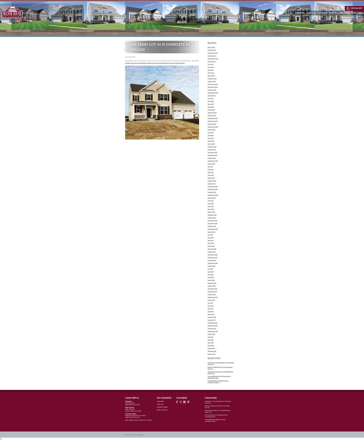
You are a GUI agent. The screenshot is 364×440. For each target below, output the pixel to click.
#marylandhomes (163, 63)
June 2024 (211, 67)
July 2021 (210, 166)
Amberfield (160, 401)
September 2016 (213, 331)
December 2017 (212, 289)
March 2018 (211, 280)
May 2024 (211, 70)
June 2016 (211, 340)
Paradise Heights (162, 407)
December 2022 (213, 118)
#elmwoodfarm (180, 63)
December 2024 (213, 53)
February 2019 (212, 249)
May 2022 (211, 138)
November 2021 (212, 155)
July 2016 (210, 337)
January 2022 (212, 149)
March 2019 (211, 246)
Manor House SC (162, 410)
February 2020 (212, 215)
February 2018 (212, 283)
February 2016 (212, 351)
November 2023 (213, 87)
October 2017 (212, 294)
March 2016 (211, 348)
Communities (300, 13)
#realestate (142, 63)
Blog (360, 13)
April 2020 (211, 209)
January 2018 (211, 286)
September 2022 (213, 127)
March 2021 (211, 178)
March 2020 (211, 212)
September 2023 (213, 93)
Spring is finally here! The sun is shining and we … (220, 368)
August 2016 (211, 334)
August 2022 (211, 130)
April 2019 (211, 243)
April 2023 (211, 107)
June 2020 (211, 203)
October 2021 (212, 158)
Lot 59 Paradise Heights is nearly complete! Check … (218, 381)
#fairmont (172, 63)
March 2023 (211, 110)
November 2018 (212, 257)
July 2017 (210, 303)
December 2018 (212, 255)
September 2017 (213, 297)
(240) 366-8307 (356, 8)
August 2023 (211, 95)
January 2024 (212, 81)
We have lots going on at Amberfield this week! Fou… (220, 372)
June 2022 (211, 135)
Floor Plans (311, 13)
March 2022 (211, 144)
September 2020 (213, 195)
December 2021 (212, 152)
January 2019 (211, 252)
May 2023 (211, 104)
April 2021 (211, 175)
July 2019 (210, 235)
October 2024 (212, 56)
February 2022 (212, 147)
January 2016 (211, 354)
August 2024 (211, 61)
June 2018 (211, 272)
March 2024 (211, 76)
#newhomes (134, 63)
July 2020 (210, 201)
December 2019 (212, 220)
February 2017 (212, 317)
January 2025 (212, 50)
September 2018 (213, 263)
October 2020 (212, 192)
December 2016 (212, 323)
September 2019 (213, 229)
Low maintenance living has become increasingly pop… (219, 377)
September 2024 (213, 59)
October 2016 (212, 328)
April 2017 (211, 311)
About (354, 13)
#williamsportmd (151, 63)
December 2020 (213, 186)
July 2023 (210, 98)
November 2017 (212, 291)
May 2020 (211, 206)
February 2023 (212, 113)
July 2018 (210, 269)
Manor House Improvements (339, 13)
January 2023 (212, 115)
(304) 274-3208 (129, 409)
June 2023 (211, 101)
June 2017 (210, 306)
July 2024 (210, 64)
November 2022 (213, 121)
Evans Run (160, 404)
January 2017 (211, 320)
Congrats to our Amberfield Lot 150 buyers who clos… (221, 363)
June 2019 (211, 238)
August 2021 (211, 164)
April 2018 (211, 277)
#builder (127, 63)
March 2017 (211, 314)
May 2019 (210, 240)
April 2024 (211, 73)
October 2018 (212, 260)
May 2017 (210, 309)
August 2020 (211, 198)
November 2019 (212, 223)
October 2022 (212, 124)
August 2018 (211, 266)
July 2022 (210, 132)
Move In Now (322, 13)
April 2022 (211, 141)
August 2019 (211, 232)
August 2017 (211, 300)
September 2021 (213, 161)
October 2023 (212, 90)
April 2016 (211, 345)
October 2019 (212, 226)
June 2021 (211, 169)
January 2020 (212, 218)
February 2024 (212, 78)
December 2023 (213, 84)
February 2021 (212, 181)
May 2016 (210, 343)
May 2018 (210, 274)
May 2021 (210, 172)
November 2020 (213, 189)
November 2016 (212, 326)
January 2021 (211, 184)
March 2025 (211, 47)
